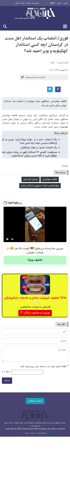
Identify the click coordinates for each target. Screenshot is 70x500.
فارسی (65, 3)
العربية (59, 3)
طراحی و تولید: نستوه (33, 433)
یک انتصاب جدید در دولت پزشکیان (39, 148)
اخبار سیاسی (63, 62)
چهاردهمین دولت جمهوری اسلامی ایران (40, 186)
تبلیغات (22, 3)
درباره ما (28, 3)
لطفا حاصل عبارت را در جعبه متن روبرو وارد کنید (44, 366)
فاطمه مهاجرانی (49, 179)
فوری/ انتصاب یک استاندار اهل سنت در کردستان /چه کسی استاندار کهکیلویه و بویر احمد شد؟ (36, 45)
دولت (52, 62)
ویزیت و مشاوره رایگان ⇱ (35, 312)
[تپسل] (5, 203)
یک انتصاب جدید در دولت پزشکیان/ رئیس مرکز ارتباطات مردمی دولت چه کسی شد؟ (29, 141)
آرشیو (17, 3)
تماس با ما (35, 3)
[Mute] (12, 239)
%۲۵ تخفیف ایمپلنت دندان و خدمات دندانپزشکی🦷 (35, 300)
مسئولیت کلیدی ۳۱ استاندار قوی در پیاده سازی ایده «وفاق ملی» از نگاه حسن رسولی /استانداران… (29, 154)
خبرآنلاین (35, 13)
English (52, 3)
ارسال (7, 380)
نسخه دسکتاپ (35, 401)
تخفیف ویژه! (35, 260)
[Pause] (7, 239)
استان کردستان (30, 179)
